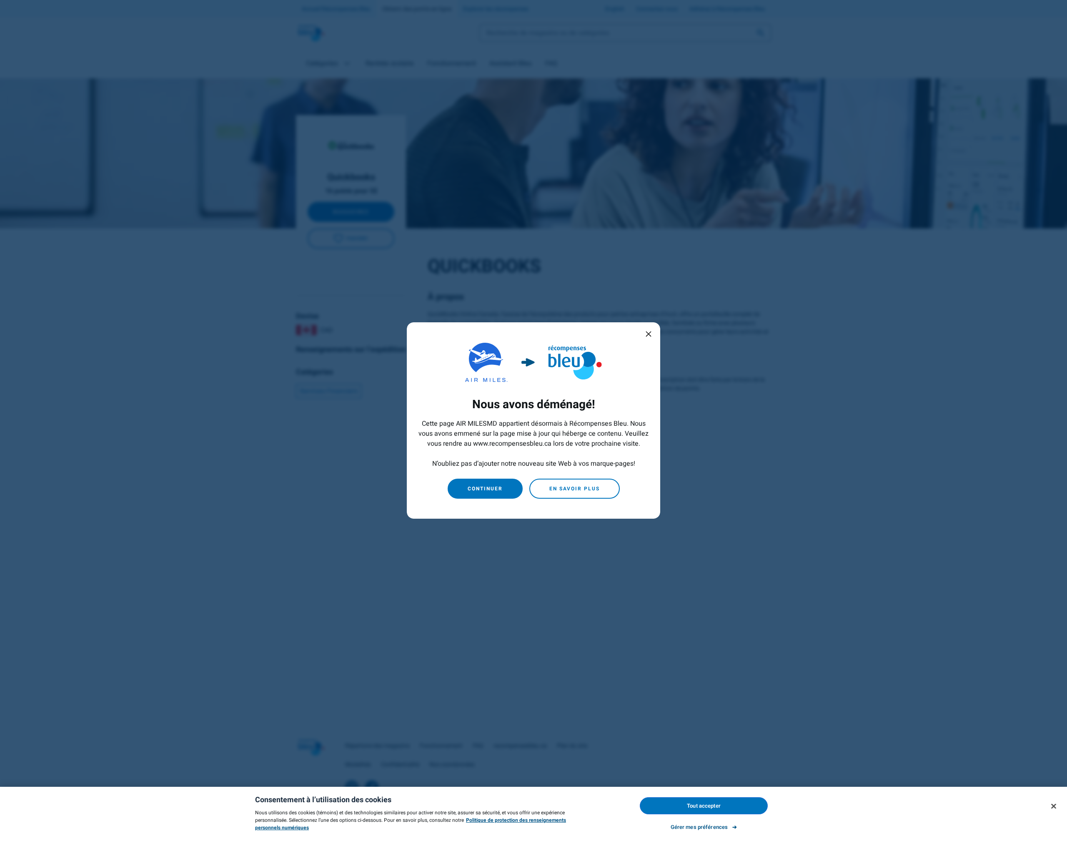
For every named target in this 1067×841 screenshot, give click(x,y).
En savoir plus (574, 488)
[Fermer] (1053, 806)
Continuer (485, 488)
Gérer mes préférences (699, 827)
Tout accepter (704, 806)
